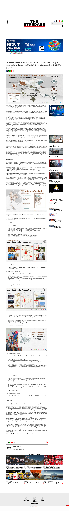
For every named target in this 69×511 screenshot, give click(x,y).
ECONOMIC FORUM (29, 55)
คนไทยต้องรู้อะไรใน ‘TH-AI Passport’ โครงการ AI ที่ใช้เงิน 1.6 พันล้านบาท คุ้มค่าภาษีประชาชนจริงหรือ (54, 145)
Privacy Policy (26, 500)
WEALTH (15, 55)
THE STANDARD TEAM (10, 67)
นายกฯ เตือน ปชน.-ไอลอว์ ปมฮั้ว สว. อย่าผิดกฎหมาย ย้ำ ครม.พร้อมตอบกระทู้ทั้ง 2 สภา (58, 210)
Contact (42, 500)
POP (19, 55)
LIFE (23, 55)
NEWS (11, 55)
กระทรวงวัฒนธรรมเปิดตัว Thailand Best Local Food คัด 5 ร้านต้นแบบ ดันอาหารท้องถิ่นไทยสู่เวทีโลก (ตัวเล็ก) (14, 468)
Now (42, 498)
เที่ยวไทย (18, 433)
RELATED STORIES (34, 454)
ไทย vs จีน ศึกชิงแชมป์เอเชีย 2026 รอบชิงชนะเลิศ (58, 221)
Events (42, 499)
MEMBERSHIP (34, 503)
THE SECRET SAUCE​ (38, 55)
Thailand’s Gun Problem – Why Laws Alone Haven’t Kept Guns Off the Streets (54, 157)
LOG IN (55, 25)
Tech (54, 143)
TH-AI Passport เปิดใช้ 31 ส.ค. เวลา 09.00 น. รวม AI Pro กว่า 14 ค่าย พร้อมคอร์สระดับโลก (58, 204)
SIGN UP (59, 25)
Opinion (26, 499)
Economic (51, 143)
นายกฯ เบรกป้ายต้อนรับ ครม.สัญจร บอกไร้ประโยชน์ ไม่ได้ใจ (57, 227)
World (50, 180)
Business (27, 466)
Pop (42, 497)
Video (34, 498)
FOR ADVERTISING (34, 501)
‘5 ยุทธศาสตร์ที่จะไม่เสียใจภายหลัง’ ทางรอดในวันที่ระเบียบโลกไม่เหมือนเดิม (54, 170)
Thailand (8, 60)
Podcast (26, 498)
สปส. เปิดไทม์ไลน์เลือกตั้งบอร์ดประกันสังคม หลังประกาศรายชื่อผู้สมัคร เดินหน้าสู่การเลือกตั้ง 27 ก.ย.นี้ (54, 194)
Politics (55, 213)
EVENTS (51, 55)
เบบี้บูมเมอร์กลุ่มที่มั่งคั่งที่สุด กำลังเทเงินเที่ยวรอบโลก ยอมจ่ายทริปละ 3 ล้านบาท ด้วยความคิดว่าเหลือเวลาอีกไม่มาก (33, 468)
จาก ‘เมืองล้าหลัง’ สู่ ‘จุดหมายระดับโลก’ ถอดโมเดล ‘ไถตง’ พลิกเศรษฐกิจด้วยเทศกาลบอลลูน (33, 483)
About (34, 500)
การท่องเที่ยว (10, 433)
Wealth (34, 497)
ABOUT (7, 56)
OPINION (47, 55)
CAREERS (57, 55)
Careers (34, 499)
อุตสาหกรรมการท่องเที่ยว (25, 433)
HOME (7, 55)
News (54, 466)
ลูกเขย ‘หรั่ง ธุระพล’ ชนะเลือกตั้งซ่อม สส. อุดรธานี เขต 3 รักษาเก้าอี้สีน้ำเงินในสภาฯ (57, 215)
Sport (55, 219)
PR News (14, 433)
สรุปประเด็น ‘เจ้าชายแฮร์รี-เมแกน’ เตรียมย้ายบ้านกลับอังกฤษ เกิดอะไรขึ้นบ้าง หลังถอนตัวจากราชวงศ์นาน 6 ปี (54, 182)
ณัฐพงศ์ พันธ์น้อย (32, 433)
